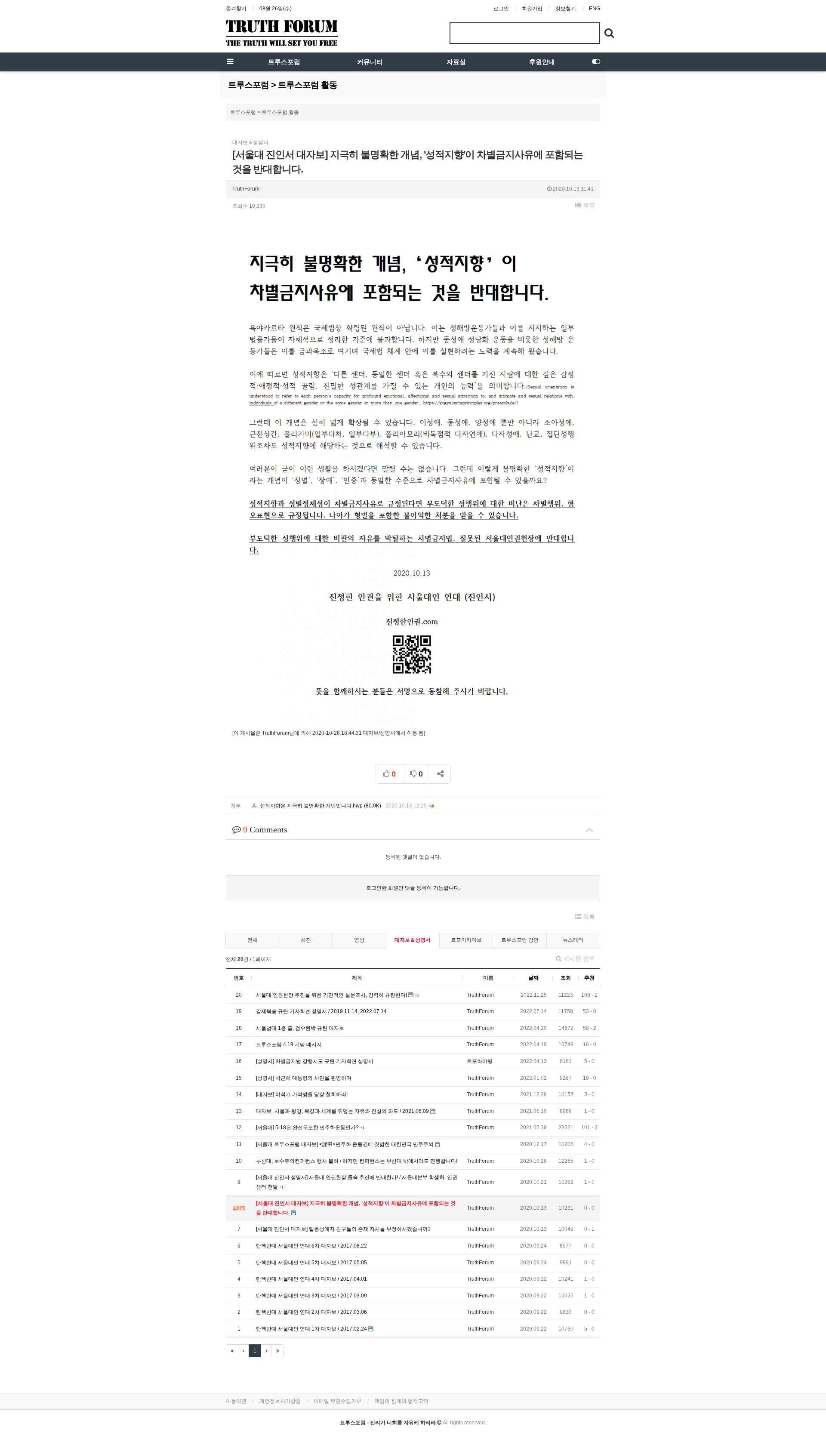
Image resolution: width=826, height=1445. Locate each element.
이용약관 (236, 1401)
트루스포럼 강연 (520, 940)
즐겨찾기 (236, 9)
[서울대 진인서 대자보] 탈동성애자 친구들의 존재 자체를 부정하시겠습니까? (343, 1229)
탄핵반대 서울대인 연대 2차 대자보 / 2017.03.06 (311, 1312)
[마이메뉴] (596, 61)
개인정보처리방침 (280, 1401)
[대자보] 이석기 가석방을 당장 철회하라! (302, 1094)
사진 (306, 940)
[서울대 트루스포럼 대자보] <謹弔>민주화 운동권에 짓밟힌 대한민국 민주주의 (345, 1144)
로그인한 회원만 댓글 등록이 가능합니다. (413, 888)
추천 (589, 978)
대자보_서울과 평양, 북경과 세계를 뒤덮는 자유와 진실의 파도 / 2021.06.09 (343, 1111)
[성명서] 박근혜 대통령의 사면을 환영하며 (303, 1078)
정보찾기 (565, 9)
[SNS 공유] (440, 774)
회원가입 (532, 9)
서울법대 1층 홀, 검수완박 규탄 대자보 (300, 1028)
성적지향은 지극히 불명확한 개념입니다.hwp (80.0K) (346, 806)
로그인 (501, 9)
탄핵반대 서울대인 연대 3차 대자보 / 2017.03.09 (311, 1296)
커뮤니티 (370, 62)
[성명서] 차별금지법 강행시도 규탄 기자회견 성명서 (314, 1061)
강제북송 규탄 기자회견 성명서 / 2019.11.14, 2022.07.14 (321, 1011)
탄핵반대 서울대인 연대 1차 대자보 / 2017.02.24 (312, 1329)
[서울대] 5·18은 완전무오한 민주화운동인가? (308, 1128)
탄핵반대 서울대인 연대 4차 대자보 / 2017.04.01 (311, 1279)
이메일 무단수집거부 (337, 1401)
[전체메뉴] (230, 61)
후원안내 (542, 62)
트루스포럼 (284, 62)
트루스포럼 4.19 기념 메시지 (289, 1044)
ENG (594, 9)
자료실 (456, 62)
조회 (566, 978)
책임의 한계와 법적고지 (401, 1401)
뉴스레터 (573, 940)
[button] (585, 205)
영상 (359, 940)
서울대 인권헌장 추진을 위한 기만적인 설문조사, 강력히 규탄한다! (332, 995)
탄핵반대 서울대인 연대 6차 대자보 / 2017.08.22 (311, 1246)
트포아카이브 (466, 940)
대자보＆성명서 (413, 940)
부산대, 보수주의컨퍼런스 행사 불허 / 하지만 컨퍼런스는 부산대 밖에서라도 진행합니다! (356, 1161)
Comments (265, 829)
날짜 (533, 978)
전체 (252, 940)
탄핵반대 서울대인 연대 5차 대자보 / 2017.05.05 (311, 1263)
